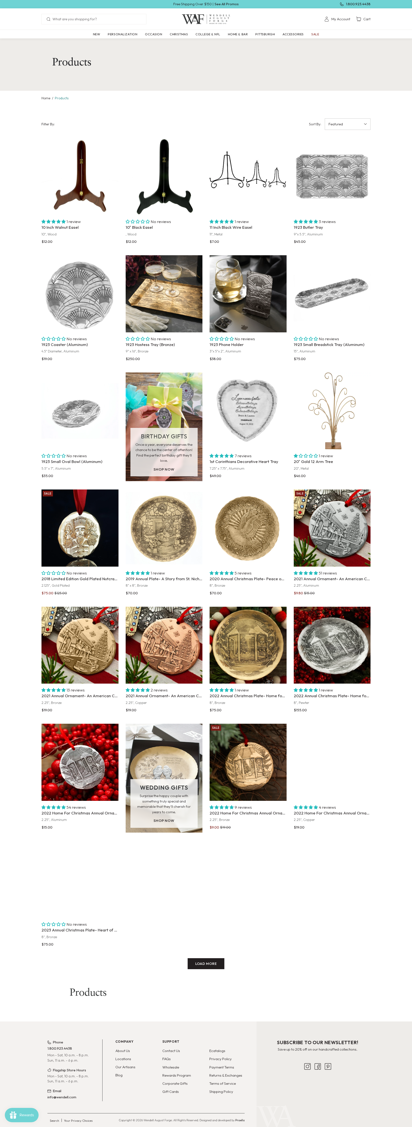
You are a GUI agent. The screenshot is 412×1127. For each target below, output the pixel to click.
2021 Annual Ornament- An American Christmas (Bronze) (79, 695)
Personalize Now (248, 440)
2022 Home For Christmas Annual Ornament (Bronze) (248, 812)
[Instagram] (307, 1066)
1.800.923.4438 (358, 4)
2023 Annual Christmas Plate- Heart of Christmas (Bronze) (79, 929)
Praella (240, 1120)
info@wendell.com (61, 1097)
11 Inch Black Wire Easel (231, 227)
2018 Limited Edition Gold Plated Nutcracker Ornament (79, 578)
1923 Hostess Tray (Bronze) (150, 344)
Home (45, 98)
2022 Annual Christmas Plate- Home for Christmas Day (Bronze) (248, 695)
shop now (164, 469)
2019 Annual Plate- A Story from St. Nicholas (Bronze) (164, 578)
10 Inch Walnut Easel (60, 227)
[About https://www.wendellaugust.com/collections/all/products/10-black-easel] (164, 176)
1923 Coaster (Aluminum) (64, 344)
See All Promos (227, 4)
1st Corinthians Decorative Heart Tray (244, 461)
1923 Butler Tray (308, 227)
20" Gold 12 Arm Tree (313, 461)
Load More (206, 963)
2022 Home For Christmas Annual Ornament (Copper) (332, 812)
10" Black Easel (139, 227)
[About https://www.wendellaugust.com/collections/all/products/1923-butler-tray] (332, 176)
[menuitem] (337, 19)
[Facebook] (317, 1066)
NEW (96, 34)
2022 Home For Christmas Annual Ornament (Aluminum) (79, 812)
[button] (122, 34)
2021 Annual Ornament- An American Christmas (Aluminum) (332, 578)
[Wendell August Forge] (206, 19)
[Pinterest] (328, 1066)
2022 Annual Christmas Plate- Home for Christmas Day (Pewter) (332, 695)
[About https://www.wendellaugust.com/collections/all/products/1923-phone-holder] (248, 293)
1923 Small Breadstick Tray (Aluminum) (329, 344)
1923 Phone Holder (227, 344)
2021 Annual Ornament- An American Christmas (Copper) (164, 695)
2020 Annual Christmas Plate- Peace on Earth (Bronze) (248, 578)
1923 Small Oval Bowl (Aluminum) (71, 461)
